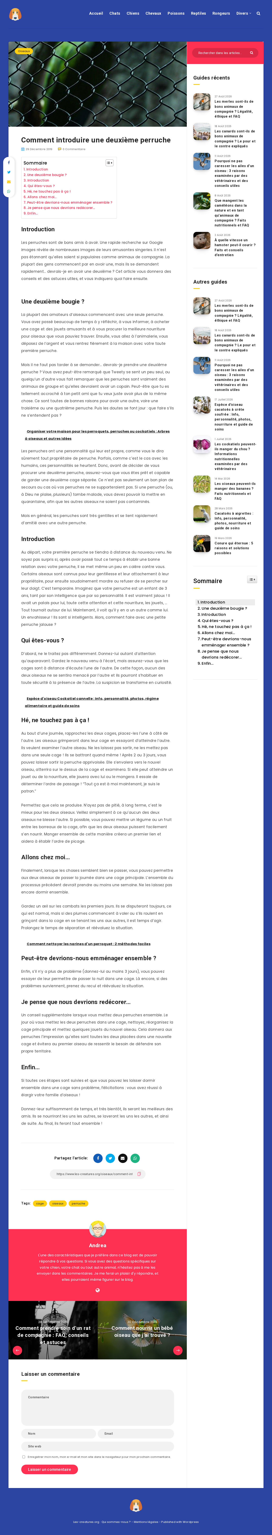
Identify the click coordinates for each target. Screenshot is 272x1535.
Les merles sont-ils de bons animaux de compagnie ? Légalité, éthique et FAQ (234, 108)
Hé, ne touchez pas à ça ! (49, 191)
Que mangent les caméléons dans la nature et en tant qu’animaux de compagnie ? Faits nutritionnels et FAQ (232, 213)
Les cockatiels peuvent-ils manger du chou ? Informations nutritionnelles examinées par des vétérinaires (235, 456)
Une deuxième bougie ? (47, 175)
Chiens (133, 13)
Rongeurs (221, 13)
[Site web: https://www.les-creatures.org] (98, 1290)
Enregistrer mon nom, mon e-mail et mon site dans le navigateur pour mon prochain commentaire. (99, 1457)
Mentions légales (146, 1522)
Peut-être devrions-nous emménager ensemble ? (69, 202)
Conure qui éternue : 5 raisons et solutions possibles (234, 548)
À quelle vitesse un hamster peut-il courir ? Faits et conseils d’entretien (235, 247)
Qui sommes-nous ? (116, 1522)
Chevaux (153, 13)
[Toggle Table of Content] (107, 162)
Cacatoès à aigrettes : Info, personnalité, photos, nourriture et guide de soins (234, 520)
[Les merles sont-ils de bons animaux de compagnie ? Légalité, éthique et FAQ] (201, 101)
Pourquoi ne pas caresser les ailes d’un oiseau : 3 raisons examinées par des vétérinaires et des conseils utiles (234, 173)
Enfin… (32, 213)
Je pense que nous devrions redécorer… (61, 208)
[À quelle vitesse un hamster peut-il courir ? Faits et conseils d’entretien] (201, 240)
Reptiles (198, 13)
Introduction (37, 169)
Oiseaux (24, 51)
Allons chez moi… (42, 197)
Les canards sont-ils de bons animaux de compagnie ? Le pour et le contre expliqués (235, 138)
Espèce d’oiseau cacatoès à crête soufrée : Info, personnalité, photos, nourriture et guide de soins (234, 417)
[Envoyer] (252, 52)
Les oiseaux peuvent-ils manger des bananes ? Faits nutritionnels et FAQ (235, 491)
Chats (114, 13)
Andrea (97, 1245)
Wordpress (191, 1522)
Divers (242, 13)
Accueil (96, 13)
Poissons (176, 13)
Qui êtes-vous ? (41, 186)
